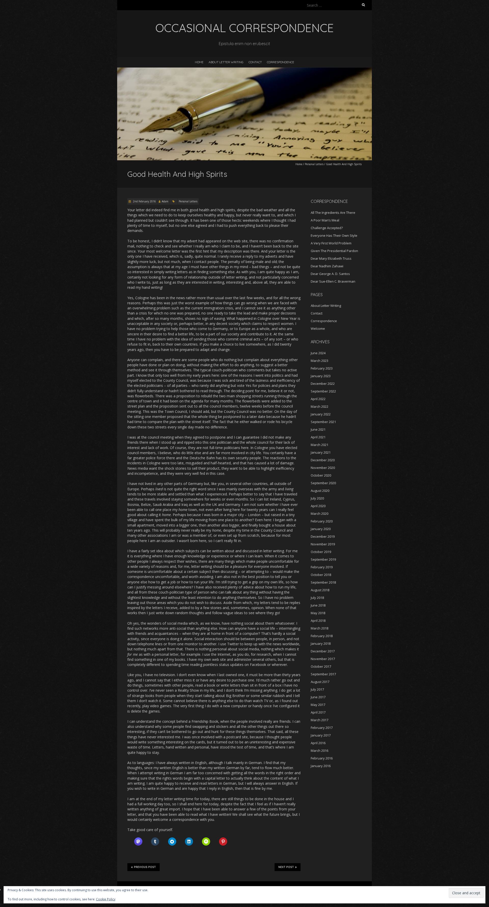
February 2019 (322, 567)
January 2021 (321, 452)
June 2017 (318, 697)
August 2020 (320, 490)
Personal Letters (314, 164)
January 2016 (321, 766)
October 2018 (321, 574)
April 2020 (318, 506)
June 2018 (318, 605)
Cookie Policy (105, 899)
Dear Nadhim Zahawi (327, 266)
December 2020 (323, 460)
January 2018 (321, 643)
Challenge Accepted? (327, 228)
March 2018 (319, 628)
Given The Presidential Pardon (334, 250)
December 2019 (323, 536)
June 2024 (318, 353)
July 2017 (317, 689)
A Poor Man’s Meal (325, 220)
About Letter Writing (226, 62)
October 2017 (321, 666)
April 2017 (318, 712)
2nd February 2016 (144, 201)
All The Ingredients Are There (333, 212)
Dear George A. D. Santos (330, 273)
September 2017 (323, 674)
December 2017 (323, 651)
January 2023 (321, 376)
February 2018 (322, 636)
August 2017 (320, 681)
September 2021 (323, 421)
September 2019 (323, 559)
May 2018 (318, 613)
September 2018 (323, 582)
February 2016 (322, 758)
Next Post (286, 867)
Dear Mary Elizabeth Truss (331, 258)
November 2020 (323, 467)
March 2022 (319, 406)
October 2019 (321, 551)
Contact (255, 62)
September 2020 (323, 483)
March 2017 (319, 720)
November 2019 (323, 544)
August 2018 (320, 590)
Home (199, 62)
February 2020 (322, 521)
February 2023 (322, 368)
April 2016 (318, 743)
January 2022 (321, 414)
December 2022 (323, 383)
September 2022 (323, 391)
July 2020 (317, 498)
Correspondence (280, 62)
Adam (165, 201)
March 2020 (319, 513)
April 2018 (318, 620)
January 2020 (321, 529)
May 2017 (318, 704)
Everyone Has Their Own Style (334, 235)
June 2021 (318, 429)
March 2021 (319, 444)
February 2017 (322, 727)
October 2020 (321, 475)
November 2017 (323, 658)
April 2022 (318, 399)
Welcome (318, 328)
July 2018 (317, 597)
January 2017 (321, 735)
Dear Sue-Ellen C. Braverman (333, 281)
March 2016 (319, 750)
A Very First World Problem (331, 243)
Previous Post (145, 867)
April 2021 (318, 437)
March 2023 (319, 360)
